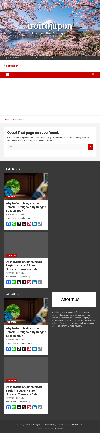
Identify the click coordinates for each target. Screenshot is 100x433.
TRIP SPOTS (13, 168)
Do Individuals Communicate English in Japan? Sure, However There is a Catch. (24, 265)
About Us (39, 58)
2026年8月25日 (12, 214)
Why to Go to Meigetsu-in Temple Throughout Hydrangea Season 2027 (26, 207)
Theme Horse (74, 424)
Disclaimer (92, 58)
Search (90, 147)
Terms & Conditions (77, 58)
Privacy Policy (62, 58)
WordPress (58, 428)
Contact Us (50, 58)
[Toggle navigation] (7, 75)
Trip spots (11, 197)
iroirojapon (37, 424)
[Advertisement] (50, 97)
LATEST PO (12, 294)
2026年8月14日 (12, 273)
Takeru (23, 214)
